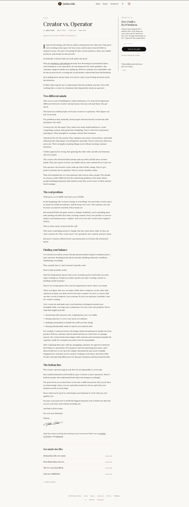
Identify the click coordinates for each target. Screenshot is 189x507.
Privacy (109, 496)
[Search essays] (122, 3)
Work (45, 18)
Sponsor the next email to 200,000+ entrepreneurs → (60, 35)
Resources (114, 4)
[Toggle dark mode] (129, 3)
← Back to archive (49, 482)
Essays (105, 4)
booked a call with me (60, 63)
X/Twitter (47, 436)
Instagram (59, 436)
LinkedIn (102, 434)
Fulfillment (117, 496)
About (98, 4)
